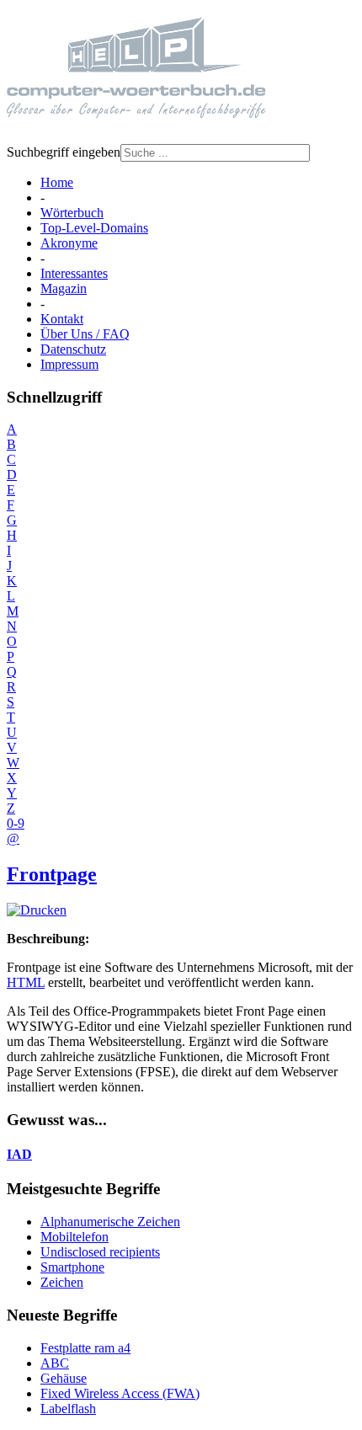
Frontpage (52, 874)
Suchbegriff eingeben (63, 152)
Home (56, 182)
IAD (19, 1154)
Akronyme (69, 243)
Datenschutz (73, 349)
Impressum (69, 364)
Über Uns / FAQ (85, 334)
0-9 (15, 823)
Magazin (63, 288)
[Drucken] (37, 910)
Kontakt (61, 319)
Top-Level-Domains (94, 228)
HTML (26, 982)
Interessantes (74, 273)
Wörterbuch (72, 212)
